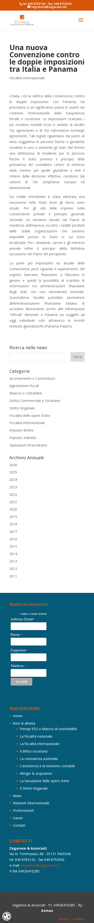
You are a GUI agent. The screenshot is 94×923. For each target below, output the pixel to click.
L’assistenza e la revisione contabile (47, 766)
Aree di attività (24, 723)
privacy (64, 918)
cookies (79, 918)
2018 (13, 524)
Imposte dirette (21, 430)
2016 (13, 539)
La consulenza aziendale (39, 758)
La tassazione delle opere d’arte (44, 781)
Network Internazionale (31, 803)
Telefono (19, 666)
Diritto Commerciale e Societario (34, 400)
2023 (13, 487)
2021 (13, 502)
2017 (13, 531)
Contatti (19, 825)
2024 (13, 479)
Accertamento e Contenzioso (32, 378)
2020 (13, 509)
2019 (13, 516)
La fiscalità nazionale (36, 736)
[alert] (6, 916)
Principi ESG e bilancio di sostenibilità (48, 729)
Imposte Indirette (22, 437)
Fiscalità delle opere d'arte (29, 415)
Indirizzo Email (23, 619)
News (17, 795)
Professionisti (23, 810)
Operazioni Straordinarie (28, 445)
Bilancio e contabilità (25, 393)
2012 (13, 568)
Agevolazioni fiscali (24, 385)
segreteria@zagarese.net (40, 865)
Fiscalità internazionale (27, 78)
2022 (13, 494)
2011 (13, 576)
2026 (13, 465)
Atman (47, 910)
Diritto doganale (22, 408)
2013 (13, 561)
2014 (13, 553)
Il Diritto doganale (34, 788)
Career (18, 818)
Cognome (19, 650)
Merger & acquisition (36, 773)
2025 (13, 472)
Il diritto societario (34, 751)
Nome (17, 634)
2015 (13, 546)
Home (17, 716)
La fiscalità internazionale (39, 743)
